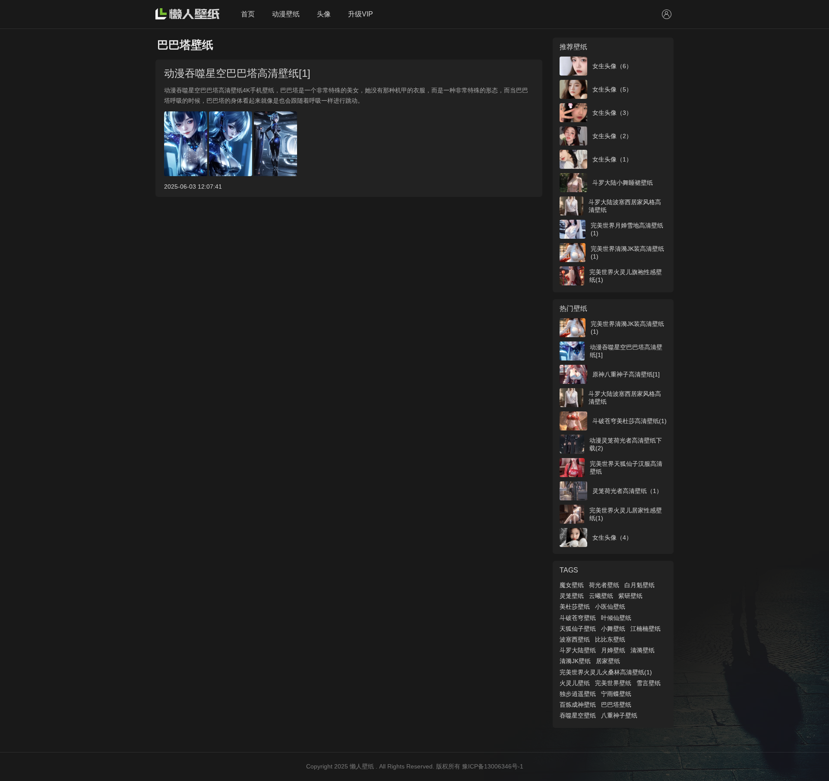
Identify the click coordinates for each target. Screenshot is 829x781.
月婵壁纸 (613, 650)
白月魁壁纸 (639, 585)
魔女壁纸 (572, 585)
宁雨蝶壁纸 (616, 693)
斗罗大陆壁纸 (578, 650)
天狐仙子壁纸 (578, 628)
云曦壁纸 (601, 595)
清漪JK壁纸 (575, 661)
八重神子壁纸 (619, 715)
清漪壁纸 (642, 650)
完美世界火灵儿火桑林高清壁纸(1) (606, 672)
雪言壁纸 (648, 683)
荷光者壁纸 (604, 585)
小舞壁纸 (613, 628)
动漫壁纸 (286, 14)
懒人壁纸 (362, 766)
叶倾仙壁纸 (616, 617)
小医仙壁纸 (610, 606)
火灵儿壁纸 (575, 683)
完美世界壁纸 (613, 683)
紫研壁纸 (630, 595)
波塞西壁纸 (575, 639)
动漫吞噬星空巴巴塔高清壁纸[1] (237, 73)
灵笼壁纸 (572, 595)
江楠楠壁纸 (645, 628)
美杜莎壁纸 (575, 606)
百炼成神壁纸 (578, 704)
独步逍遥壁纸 (578, 693)
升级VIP (360, 14)
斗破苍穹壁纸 (578, 617)
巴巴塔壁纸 (616, 704)
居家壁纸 (608, 661)
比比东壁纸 (610, 639)
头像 (324, 14)
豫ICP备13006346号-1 (492, 766)
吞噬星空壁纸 (578, 715)
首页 (248, 14)
